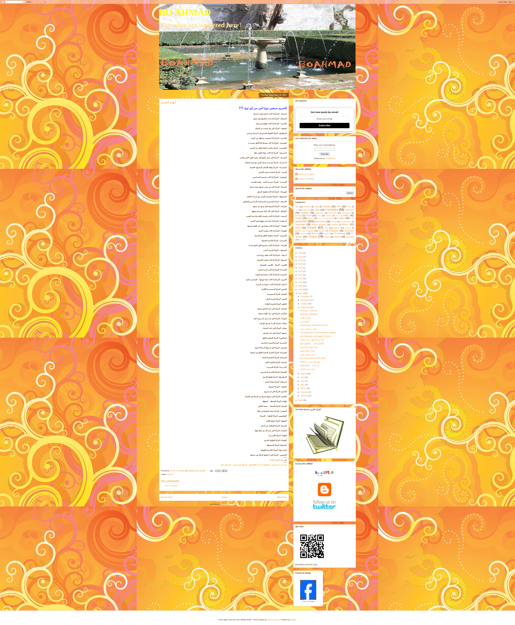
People (312, 227)
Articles (170, 474)
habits (346, 215)
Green (337, 216)
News (298, 228)
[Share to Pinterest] (226, 470)
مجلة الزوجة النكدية (276, 460)
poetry (336, 228)
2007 (300, 293)
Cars (297, 210)
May (303, 385)
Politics (348, 228)
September (305, 307)
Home (224, 497)
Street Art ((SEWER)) (309, 314)
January (304, 396)
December (305, 296)
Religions (333, 231)
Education (346, 213)
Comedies (331, 209)
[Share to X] (221, 470)
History (310, 218)
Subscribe (324, 125)
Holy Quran (321, 218)
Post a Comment (171, 486)
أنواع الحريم (304, 321)
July (302, 377)
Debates (305, 213)
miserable (300, 224)
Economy (332, 213)
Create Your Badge (308, 601)
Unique (312, 236)
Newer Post (166, 497)
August (304, 374)
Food (308, 215)
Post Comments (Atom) (229, 504)
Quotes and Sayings (304, 231)
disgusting (319, 213)
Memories (320, 221)
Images (341, 218)
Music (345, 224)
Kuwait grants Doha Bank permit (313, 325)
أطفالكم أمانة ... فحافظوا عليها (312, 343)
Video (326, 237)
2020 (300, 253)
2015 (300, 264)
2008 (300, 289)
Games (329, 216)
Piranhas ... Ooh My (308, 310)
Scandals (349, 231)
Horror (331, 218)
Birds (349, 207)
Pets (326, 228)
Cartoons (306, 210)
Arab (317, 207)
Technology (339, 233)
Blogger (293, 620)
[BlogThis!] (218, 470)
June (303, 381)
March (303, 388)
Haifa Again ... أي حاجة (309, 365)
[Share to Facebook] (223, 470)
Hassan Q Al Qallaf (306, 174)
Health (298, 218)
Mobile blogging (319, 224)
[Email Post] (211, 471)
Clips (317, 210)
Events (298, 215)
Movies (335, 224)
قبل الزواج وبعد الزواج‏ (309, 347)
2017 (300, 257)
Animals (307, 207)
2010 (300, 282)
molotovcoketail (273, 620)
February (305, 392)
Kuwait (302, 221)
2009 (300, 286)
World (301, 239)
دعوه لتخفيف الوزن (307, 354)
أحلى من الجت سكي (308, 329)
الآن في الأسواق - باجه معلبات (312, 340)
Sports (314, 233)
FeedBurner (330, 158)
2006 (300, 400)
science (303, 233)
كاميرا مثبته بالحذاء (307, 369)
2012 (300, 275)
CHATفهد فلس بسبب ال (310, 362)
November (305, 300)
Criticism (349, 210)
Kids (352, 218)
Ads (297, 207)
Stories (326, 233)
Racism (322, 231)
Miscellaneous (345, 222)
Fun (319, 215)
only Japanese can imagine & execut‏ (315, 336)
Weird (337, 237)
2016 (300, 260)
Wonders (350, 237)
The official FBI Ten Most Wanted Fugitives (318, 332)
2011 (300, 278)
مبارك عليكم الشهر (307, 351)
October (304, 304)
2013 (300, 271)
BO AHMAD (185, 12)
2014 (300, 268)
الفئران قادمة (305, 318)
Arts (339, 206)
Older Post (282, 497)
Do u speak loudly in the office (312, 358)
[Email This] (216, 470)
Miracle (334, 222)
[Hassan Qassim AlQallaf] (308, 599)
